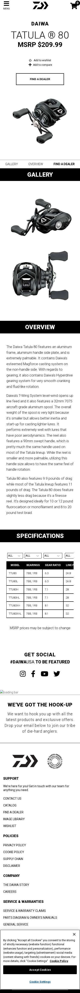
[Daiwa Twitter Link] (57, 673)
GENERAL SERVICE (15, 924)
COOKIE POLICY (13, 852)
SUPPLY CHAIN (13, 859)
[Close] (74, 934)
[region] (40, 960)
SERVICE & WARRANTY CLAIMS (24, 910)
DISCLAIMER (11, 866)
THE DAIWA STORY (16, 885)
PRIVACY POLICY (14, 845)
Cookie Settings (40, 981)
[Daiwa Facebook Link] (33, 673)
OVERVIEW (35, 164)
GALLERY (11, 164)
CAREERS (9, 891)
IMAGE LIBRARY (14, 819)
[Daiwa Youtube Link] (44, 673)
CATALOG (9, 805)
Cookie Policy (59, 961)
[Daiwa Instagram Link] (23, 673)
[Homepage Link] (40, 9)
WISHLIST (9, 825)
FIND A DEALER (40, 79)
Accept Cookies (40, 969)
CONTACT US (12, 798)
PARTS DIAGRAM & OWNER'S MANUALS (30, 917)
